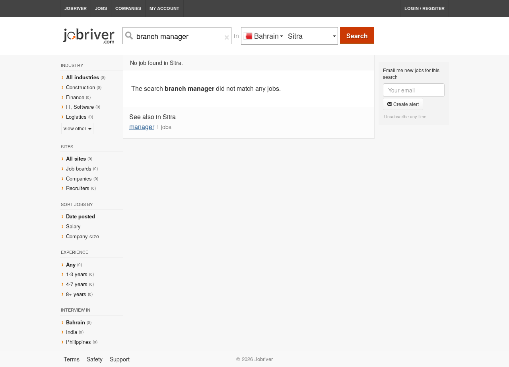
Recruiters (78, 188)
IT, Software (80, 106)
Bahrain (76, 322)
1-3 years (76, 274)
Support (120, 359)
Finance (75, 97)
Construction (80, 87)
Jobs (101, 8)
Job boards (78, 168)
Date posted (80, 216)
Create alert (405, 103)
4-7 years (76, 284)
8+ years (76, 294)
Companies (128, 8)
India (72, 332)
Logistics (76, 116)
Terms (72, 359)
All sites (76, 158)
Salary (73, 226)
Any (71, 264)
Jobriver (75, 8)
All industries (82, 77)
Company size (82, 236)
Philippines (79, 341)
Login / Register (424, 8)
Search (357, 35)
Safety (95, 359)
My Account (164, 8)
